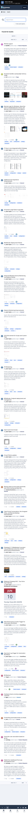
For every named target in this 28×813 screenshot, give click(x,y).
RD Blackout (7, 675)
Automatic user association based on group (14, 737)
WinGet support (8, 44)
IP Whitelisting (8, 367)
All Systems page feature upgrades (13, 209)
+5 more (6, 174)
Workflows (23, 625)
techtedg (8, 740)
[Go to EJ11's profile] (2, 74)
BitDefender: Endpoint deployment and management (15, 399)
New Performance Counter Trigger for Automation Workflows (14, 622)
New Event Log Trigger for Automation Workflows (14, 653)
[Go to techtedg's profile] (2, 737)
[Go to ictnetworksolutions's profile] (2, 487)
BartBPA (8, 45)
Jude (7, 719)
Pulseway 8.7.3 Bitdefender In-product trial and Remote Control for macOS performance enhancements (14, 549)
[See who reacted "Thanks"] (15, 668)
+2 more (6, 237)
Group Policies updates (10, 455)
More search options (20, 23)
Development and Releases (10, 586)
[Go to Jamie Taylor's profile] (2, 107)
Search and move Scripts (11, 430)
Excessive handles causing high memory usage (15, 74)
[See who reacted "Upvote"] (16, 644)
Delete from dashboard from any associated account (13, 760)
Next (23, 39)
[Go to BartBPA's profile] (2, 44)
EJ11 (7, 77)
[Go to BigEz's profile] (2, 695)
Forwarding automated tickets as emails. (15, 717)
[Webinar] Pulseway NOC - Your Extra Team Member (14, 582)
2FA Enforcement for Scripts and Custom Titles (15, 336)
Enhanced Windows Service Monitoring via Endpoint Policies (14, 276)
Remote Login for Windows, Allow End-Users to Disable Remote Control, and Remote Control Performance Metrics (14, 107)
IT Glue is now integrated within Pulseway (15, 148)
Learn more (3, 2)
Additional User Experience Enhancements (11, 180)
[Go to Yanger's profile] (2, 676)
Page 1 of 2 (13, 39)
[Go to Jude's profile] (2, 718)
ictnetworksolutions (11, 490)
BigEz (7, 697)
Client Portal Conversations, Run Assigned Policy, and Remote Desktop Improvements (15, 513)
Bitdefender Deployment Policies (13, 243)
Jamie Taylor (9, 111)
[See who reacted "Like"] (9, 65)
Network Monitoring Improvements (14, 310)
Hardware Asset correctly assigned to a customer (14, 694)
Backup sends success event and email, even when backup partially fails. (15, 487)
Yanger (7, 677)
